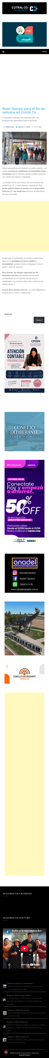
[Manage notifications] (6, 1052)
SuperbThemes (24, 1055)
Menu (44, 51)
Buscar (8, 314)
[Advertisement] (24, 79)
